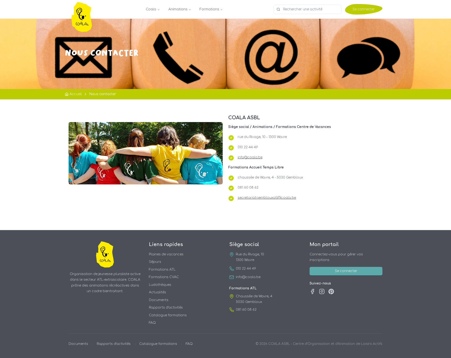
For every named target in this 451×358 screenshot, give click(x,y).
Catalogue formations (168, 315)
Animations (177, 9)
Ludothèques (160, 285)
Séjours (155, 262)
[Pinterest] (331, 291)
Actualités (157, 292)
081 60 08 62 (246, 309)
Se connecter (364, 9)
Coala (151, 9)
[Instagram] (322, 291)
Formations (209, 9)
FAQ (152, 322)
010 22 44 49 (246, 268)
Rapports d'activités (166, 307)
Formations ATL (162, 269)
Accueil (76, 94)
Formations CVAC (164, 277)
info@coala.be (248, 277)
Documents (158, 300)
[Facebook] (312, 291)
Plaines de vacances (166, 254)
